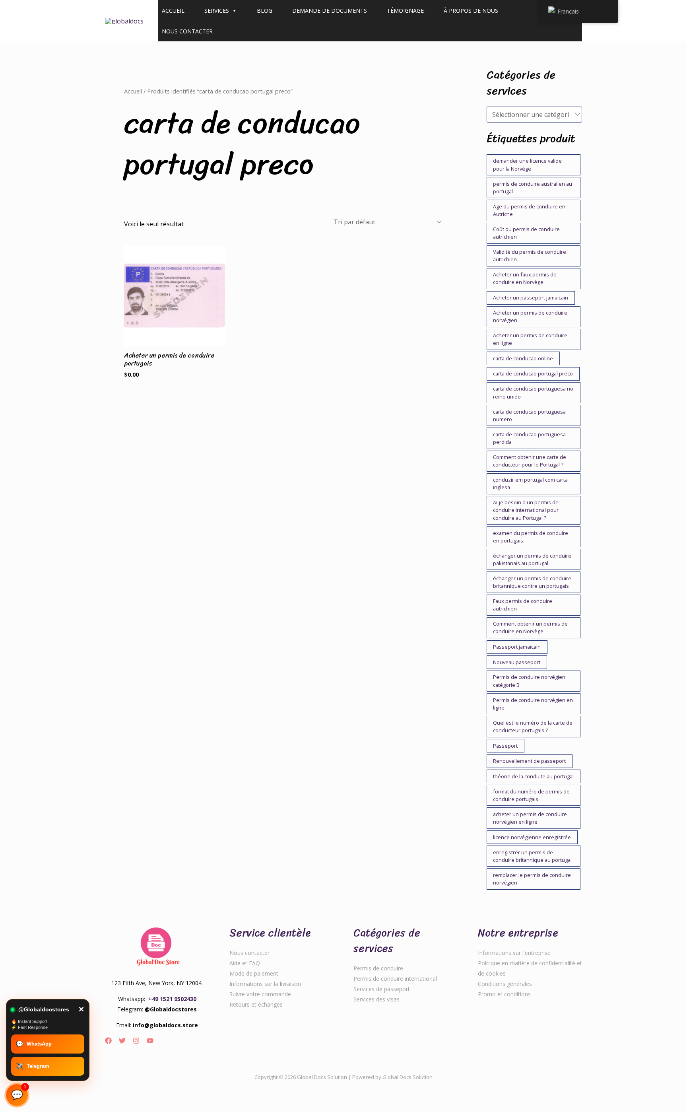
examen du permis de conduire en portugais (530, 536)
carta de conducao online (523, 358)
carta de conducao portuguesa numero (529, 415)
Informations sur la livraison (265, 984)
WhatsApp (34, 1043)
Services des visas (376, 999)
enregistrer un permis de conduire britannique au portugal (532, 856)
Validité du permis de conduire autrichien (529, 255)
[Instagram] (136, 1040)
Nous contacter (187, 31)
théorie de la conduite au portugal (533, 776)
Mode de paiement (253, 973)
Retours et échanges (256, 1004)
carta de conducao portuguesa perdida (529, 438)
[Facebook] (108, 1040)
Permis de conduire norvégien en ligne (533, 703)
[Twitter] (122, 1040)
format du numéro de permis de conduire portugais (531, 795)
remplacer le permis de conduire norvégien (532, 878)
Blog (264, 10)
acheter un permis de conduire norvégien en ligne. (530, 818)
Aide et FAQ (244, 963)
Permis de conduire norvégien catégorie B (529, 680)
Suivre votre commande (260, 994)
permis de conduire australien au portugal (532, 187)
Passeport (505, 745)
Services (216, 10)
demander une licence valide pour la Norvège (527, 164)
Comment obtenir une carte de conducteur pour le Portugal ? (529, 460)
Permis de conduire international (395, 978)
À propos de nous (471, 10)
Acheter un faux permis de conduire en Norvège (525, 278)
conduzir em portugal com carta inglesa (530, 483)
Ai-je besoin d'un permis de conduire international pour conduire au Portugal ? (526, 510)
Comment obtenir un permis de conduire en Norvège (530, 627)
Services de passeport (381, 989)
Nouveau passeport (516, 662)
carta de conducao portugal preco (533, 373)
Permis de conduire (378, 968)
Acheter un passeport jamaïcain (530, 297)
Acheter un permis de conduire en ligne (530, 339)
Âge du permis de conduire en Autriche (529, 210)
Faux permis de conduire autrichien (522, 604)
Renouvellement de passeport (529, 760)
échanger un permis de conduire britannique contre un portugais (532, 582)
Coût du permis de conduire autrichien (526, 233)
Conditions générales (505, 984)
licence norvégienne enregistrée (532, 837)
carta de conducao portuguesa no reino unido (533, 392)
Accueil (173, 10)
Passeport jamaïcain (517, 646)
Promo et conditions (504, 994)
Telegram (32, 1066)
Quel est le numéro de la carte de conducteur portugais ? (532, 726)
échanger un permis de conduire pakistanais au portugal (532, 559)
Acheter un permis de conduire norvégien (530, 316)
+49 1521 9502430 (172, 999)
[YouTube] (150, 1040)
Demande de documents (329, 10)
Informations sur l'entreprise (514, 952)
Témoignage (405, 10)
